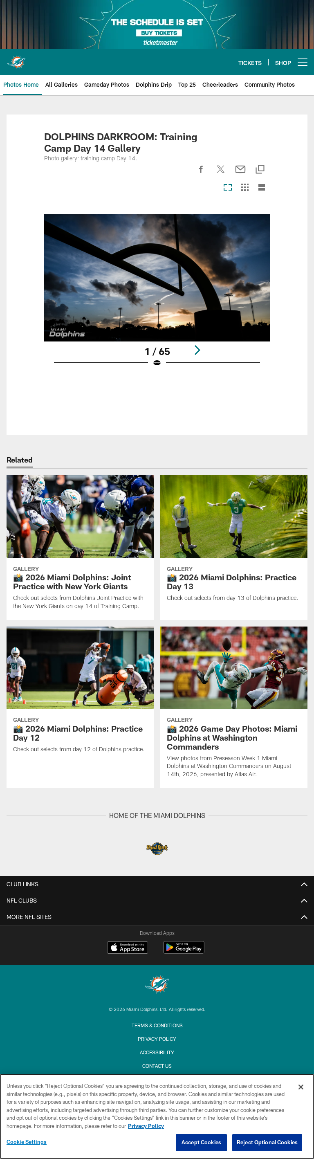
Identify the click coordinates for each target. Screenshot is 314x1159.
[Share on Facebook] (201, 174)
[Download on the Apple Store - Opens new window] (127, 948)
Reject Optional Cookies (267, 1142)
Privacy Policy (157, 1039)
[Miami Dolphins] (157, 985)
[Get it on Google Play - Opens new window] (183, 951)
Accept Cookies (201, 1142)
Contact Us (157, 1066)
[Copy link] (260, 170)
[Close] (301, 1087)
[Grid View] (244, 188)
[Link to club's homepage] (16, 58)
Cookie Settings (27, 1142)
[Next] (197, 350)
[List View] (261, 188)
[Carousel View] (228, 188)
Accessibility (157, 1052)
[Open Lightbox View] (157, 295)
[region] (157, 1116)
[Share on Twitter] (220, 174)
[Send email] (240, 174)
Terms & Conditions (157, 1025)
